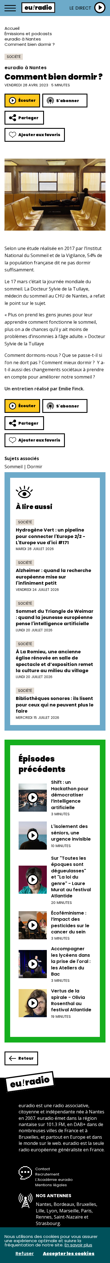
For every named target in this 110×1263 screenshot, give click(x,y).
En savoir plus (78, 1245)
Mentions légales (51, 1185)
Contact (42, 1169)
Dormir (34, 466)
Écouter (27, 100)
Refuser (25, 1253)
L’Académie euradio (54, 1179)
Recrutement (47, 1174)
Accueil (12, 28)
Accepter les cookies (68, 1253)
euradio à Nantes (23, 39)
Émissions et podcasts (28, 34)
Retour (26, 1058)
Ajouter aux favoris (39, 135)
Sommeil (14, 466)
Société (14, 56)
